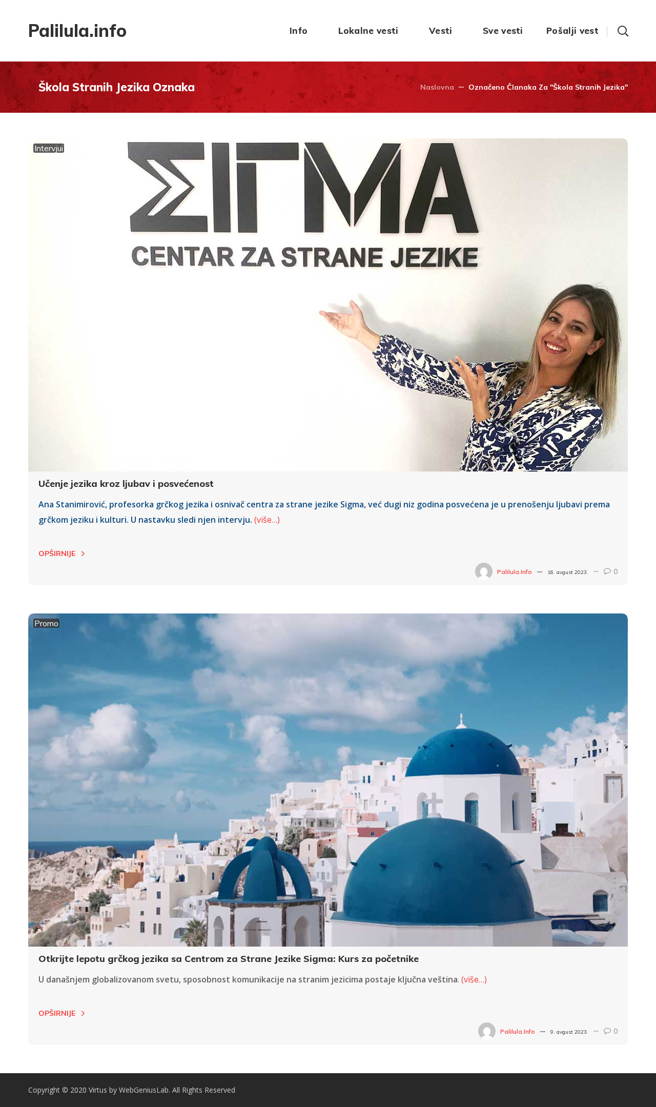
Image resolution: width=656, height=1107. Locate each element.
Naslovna (437, 87)
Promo (46, 623)
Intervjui (48, 148)
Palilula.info (514, 572)
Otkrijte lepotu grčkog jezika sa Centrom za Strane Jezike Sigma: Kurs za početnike (228, 959)
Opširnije (56, 553)
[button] (623, 30)
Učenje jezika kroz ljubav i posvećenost (126, 483)
